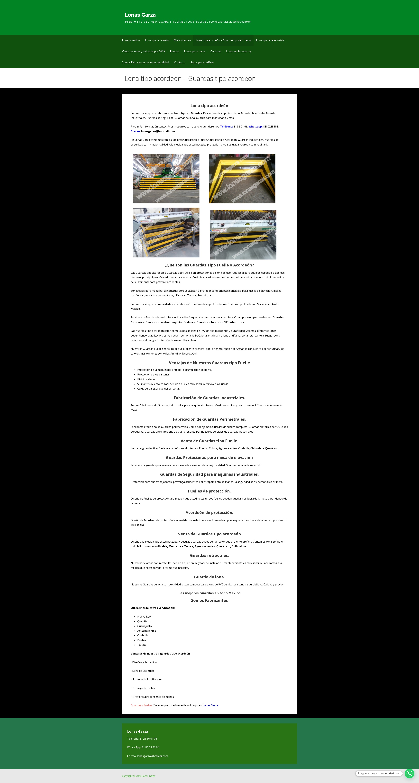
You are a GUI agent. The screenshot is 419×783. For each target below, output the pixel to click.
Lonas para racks (194, 51)
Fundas (174, 51)
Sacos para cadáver (202, 62)
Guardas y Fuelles (141, 705)
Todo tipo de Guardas (187, 113)
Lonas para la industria (270, 40)
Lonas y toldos (131, 40)
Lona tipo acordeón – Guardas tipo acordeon (223, 40)
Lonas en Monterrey (238, 51)
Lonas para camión (157, 40)
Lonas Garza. (211, 705)
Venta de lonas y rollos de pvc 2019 (143, 51)
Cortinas (215, 51)
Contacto (179, 62)
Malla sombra (182, 40)
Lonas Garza (140, 15)
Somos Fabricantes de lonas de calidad (145, 62)
